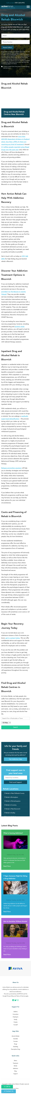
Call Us (8, 1086)
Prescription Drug (15, 1049)
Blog (15, 1071)
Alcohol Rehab (15, 1036)
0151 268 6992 (20, 3)
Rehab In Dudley (10, 813)
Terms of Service (20, 996)
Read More (7, 866)
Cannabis (15, 1038)
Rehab (15, 1066)
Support (15, 1073)
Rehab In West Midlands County (15, 793)
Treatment (15, 1063)
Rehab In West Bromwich (13, 809)
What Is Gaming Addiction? (13, 833)
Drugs (15, 1044)
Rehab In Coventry (11, 805)
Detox (15, 1060)
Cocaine (15, 1041)
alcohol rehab (19, 326)
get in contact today (13, 638)
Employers (15, 1017)
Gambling (15, 1046)
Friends (15, 1022)
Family (15, 1019)
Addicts (15, 1011)
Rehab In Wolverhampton (13, 801)
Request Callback (7, 47)
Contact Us (9, 1091)
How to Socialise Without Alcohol (15, 921)
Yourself (15, 1024)
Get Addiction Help (15, 759)
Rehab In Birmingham (12, 797)
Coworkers (15, 1014)
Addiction (15, 1068)
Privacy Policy (10, 996)
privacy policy (14, 54)
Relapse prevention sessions (11, 468)
